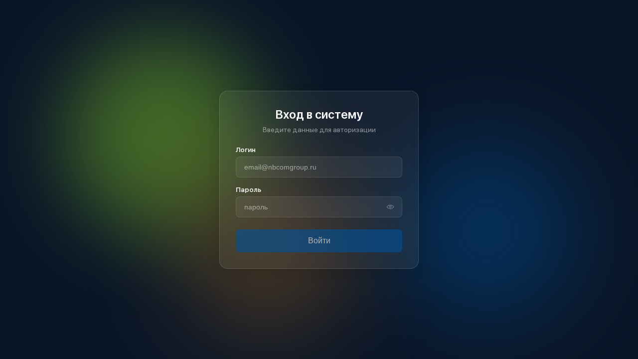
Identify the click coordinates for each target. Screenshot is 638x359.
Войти (319, 240)
